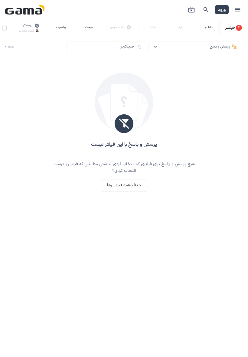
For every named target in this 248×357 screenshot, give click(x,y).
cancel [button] (36, 25)
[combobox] (195, 46)
